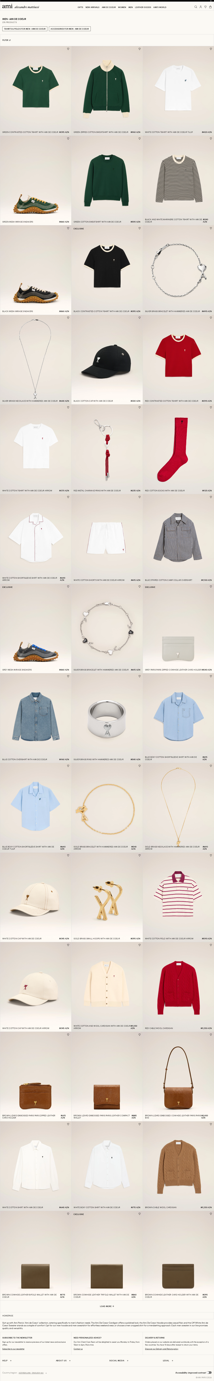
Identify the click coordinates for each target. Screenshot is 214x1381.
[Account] (200, 6)
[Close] (211, 1)
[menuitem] (80, 7)
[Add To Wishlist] (68, 49)
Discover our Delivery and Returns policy (161, 1349)
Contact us (78, 1349)
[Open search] (196, 6)
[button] (193, 1372)
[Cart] (210, 6)
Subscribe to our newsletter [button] (13, 1349)
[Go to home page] (22, 6)
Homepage (7, 1315)
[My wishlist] (205, 6)
